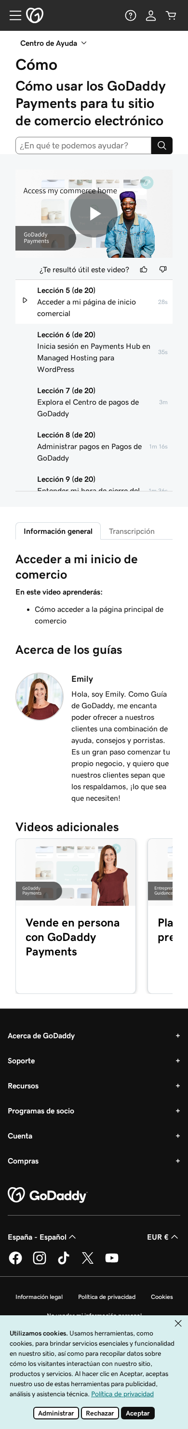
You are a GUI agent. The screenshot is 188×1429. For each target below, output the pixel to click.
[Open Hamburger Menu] (11, 15)
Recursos (23, 1085)
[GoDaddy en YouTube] (112, 1263)
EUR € (158, 1237)
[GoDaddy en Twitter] (87, 1263)
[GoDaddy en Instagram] (39, 1263)
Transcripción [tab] (132, 531)
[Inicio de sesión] (151, 15)
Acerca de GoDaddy (41, 1035)
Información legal (39, 1297)
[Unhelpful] (163, 269)
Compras (23, 1160)
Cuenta (20, 1135)
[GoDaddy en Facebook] (15, 1263)
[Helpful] (143, 269)
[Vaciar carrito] (171, 15)
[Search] (162, 145)
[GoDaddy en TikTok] (63, 1263)
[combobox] (83, 145)
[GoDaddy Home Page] (48, 1195)
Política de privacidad (106, 1297)
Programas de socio (41, 1110)
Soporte (21, 1060)
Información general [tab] (58, 531)
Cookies (162, 1297)
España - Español (37, 1237)
